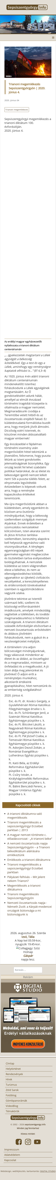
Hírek (9, 1079)
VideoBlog (12, 1106)
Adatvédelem (12, 1154)
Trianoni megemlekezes (16, 109)
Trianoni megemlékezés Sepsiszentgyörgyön (23, 896)
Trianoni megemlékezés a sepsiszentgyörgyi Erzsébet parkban (25, 868)
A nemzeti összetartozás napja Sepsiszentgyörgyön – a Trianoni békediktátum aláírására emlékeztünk (28, 849)
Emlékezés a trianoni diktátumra (28, 860)
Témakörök (12, 1111)
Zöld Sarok (12, 1090)
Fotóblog (11, 1095)
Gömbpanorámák (16, 1100)
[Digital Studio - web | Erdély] (28, 1015)
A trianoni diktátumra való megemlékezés (24, 816)
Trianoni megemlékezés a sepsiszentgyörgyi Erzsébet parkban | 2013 (25, 826)
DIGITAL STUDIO (48, 1171)
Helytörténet (13, 1068)
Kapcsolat (10, 1160)
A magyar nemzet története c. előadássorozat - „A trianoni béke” (29, 837)
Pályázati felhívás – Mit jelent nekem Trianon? (26, 879)
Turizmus (11, 1084)
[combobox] (28, 970)
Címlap (10, 1063)
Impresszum (11, 1149)
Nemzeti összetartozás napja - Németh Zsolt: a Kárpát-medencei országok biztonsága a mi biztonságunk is (29, 908)
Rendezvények (14, 1074)
